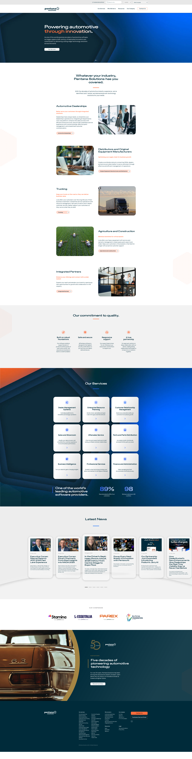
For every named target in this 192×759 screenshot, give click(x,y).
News (106, 728)
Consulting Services (83, 714)
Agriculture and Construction (111, 721)
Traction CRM (94, 737)
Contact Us (142, 8)
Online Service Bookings (96, 718)
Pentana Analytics (95, 726)
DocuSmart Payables (95, 714)
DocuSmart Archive (83, 739)
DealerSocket (81, 726)
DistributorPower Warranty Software (84, 737)
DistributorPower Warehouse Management (84, 734)
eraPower (93, 715)
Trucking (60, 212)
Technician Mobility (95, 734)
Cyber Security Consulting (84, 718)
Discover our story (98, 684)
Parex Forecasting (95, 721)
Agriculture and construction (108, 251)
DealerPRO (81, 721)
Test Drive (93, 736)
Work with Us (121, 717)
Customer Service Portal (139, 717)
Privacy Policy (121, 729)
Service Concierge (95, 730)
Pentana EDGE (94, 727)
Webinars (107, 731)
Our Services (101, 8)
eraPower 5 (93, 717)
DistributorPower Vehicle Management (84, 731)
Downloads (107, 729)
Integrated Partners (63, 291)
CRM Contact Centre (83, 717)
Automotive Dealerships (64, 133)
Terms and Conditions (123, 728)
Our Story (121, 714)
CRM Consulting (82, 715)
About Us (121, 715)
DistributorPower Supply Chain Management (84, 728)
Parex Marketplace (95, 724)
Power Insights (94, 728)
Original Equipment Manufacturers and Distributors (113, 171)
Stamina (93, 733)
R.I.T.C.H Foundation (123, 718)
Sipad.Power (93, 731)
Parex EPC (93, 720)
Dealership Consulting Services (83, 723)
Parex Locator (94, 723)
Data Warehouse (82, 720)
